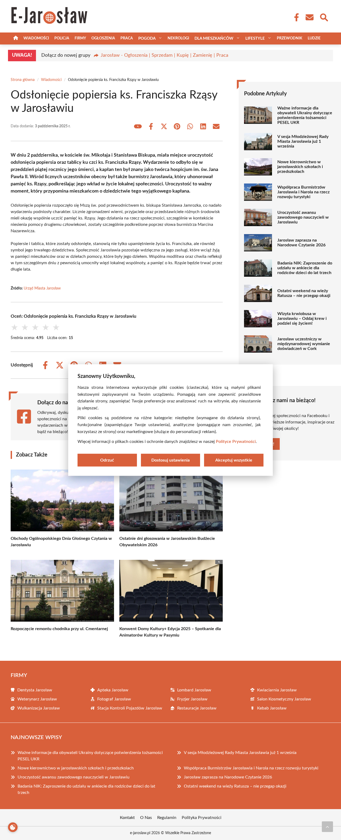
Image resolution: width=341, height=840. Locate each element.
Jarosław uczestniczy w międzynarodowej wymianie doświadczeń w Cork (303, 344)
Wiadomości (36, 38)
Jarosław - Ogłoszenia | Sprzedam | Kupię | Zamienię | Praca (164, 55)
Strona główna (23, 80)
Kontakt (127, 817)
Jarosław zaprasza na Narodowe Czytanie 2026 (301, 242)
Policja (61, 38)
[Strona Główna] (16, 38)
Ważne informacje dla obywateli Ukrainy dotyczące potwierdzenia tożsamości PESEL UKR (304, 115)
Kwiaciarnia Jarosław (277, 690)
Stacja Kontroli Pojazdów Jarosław (129, 708)
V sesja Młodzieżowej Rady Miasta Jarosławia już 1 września (302, 141)
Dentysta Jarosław (34, 690)
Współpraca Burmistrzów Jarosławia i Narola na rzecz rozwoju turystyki (303, 192)
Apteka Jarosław (112, 690)
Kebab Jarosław (272, 708)
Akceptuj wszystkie (233, 460)
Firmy (80, 38)
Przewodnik (289, 38)
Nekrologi (178, 38)
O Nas (146, 817)
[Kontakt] (309, 17)
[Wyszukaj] (323, 16)
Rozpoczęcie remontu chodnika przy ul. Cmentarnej (59, 629)
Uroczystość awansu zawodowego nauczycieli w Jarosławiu (303, 217)
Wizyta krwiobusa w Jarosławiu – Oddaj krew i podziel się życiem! (302, 318)
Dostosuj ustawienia (170, 460)
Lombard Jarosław (194, 690)
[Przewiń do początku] (327, 826)
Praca (126, 38)
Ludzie (314, 38)
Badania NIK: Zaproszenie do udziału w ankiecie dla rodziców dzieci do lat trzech (304, 268)
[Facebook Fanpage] (295, 17)
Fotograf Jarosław (114, 699)
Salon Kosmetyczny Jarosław (284, 699)
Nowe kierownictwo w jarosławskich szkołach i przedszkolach (300, 167)
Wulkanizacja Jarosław (38, 708)
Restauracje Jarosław (197, 708)
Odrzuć (107, 460)
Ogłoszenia (103, 38)
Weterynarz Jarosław (37, 699)
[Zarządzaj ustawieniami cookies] (13, 827)
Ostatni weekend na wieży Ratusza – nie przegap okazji (303, 293)
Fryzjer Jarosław (192, 699)
